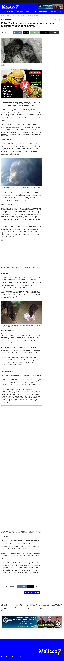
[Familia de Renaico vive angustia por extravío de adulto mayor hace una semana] (57, 599)
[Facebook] (59, 1)
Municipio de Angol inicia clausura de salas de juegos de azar (31, 606)
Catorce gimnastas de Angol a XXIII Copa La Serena (19, 606)
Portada (10, 19)
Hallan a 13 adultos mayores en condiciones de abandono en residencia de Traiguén (6, 607)
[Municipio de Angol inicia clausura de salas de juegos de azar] (32, 599)
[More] (36, 586)
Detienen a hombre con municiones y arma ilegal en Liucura (44, 606)
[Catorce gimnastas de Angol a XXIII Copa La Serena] (19, 599)
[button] (61, 12)
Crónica (6, 15)
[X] (62, 1)
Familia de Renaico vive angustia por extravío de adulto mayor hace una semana (57, 607)
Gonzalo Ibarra (23, 656)
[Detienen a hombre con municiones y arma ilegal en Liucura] (44, 599)
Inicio (2, 15)
